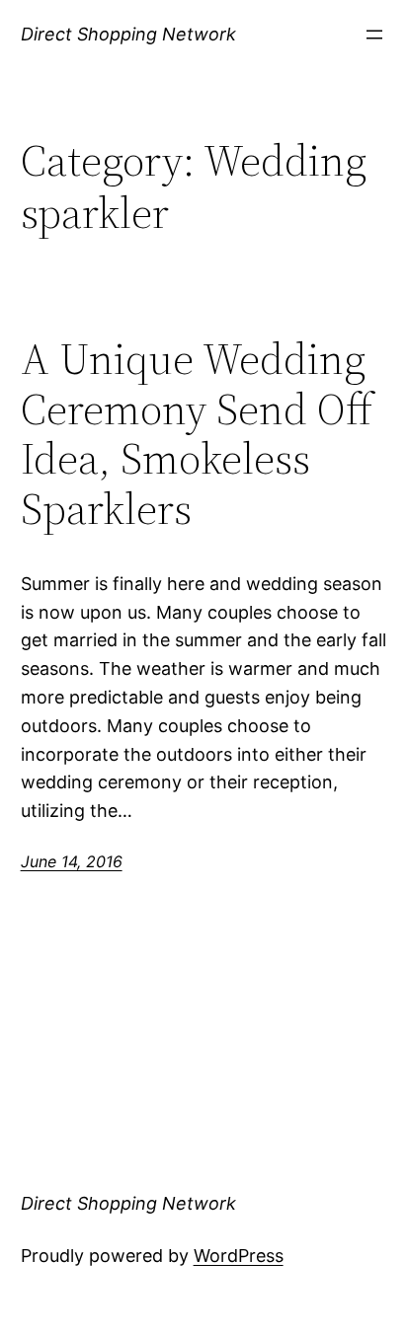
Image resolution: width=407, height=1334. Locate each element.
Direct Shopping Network (128, 34)
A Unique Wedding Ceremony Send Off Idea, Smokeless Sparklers (197, 434)
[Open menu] (374, 34)
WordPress (239, 1255)
